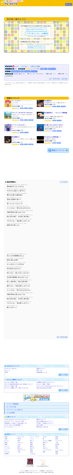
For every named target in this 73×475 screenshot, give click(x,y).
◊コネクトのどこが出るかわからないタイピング (49, 386)
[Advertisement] (36, 12)
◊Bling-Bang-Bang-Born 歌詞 (43, 388)
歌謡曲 (7, 453)
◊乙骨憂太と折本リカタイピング (45, 382)
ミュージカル (59, 450)
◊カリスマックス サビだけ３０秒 (14, 421)
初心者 (57, 444)
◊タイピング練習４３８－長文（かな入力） (17, 388)
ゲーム (7, 440)
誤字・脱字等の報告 (54, 78)
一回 (56, 442)
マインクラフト (47, 450)
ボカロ (45, 437)
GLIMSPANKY (15, 71)
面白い (32, 446)
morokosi (16, 66)
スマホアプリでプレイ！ (37, 29)
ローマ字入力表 (11, 407)
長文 (22, 71)
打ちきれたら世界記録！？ (52, 137)
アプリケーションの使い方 (15, 410)
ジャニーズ (58, 440)
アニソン (7, 446)
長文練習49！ (48, 100)
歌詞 (42, 69)
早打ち (19, 438)
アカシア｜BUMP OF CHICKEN (22, 112)
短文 (44, 444)
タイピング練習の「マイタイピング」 (29, 470)
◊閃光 (6, 372)
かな (45, 69)
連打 (31, 442)
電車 (6, 444)
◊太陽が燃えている (41, 372)
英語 (44, 452)
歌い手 (32, 448)
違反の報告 (64, 78)
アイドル (7, 448)
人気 (19, 452)
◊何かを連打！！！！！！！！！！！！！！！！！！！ (51, 425)
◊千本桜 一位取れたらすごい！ (45, 423)
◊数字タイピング (41, 419)
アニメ (32, 438)
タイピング (21, 437)
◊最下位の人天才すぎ (42, 427)
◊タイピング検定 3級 (11, 382)
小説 (19, 446)
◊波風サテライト (41, 368)
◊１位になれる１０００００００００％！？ (17, 419)
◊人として (7, 370)
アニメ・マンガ (34, 437)
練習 (56, 452)
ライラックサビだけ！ (19, 125)
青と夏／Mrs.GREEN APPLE (53, 125)
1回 (44, 446)
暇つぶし (20, 448)
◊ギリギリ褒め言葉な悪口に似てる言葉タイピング (19, 384)
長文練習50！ (16, 137)
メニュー (68, 4)
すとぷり (7, 452)
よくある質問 (11, 413)
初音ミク (45, 442)
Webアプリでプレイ (37, 47)
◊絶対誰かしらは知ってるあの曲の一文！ (16, 423)
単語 (31, 450)
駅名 (6, 442)
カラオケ (27, 71)
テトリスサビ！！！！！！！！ (22, 100)
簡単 (56, 437)
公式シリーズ (21, 450)
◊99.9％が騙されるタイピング (44, 421)
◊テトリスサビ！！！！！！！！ (14, 427)
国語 (31, 444)
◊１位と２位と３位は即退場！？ (14, 425)
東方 (56, 446)
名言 (56, 453)
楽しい (32, 440)
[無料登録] (36, 397)
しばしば (32, 453)
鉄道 (56, 438)
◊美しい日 (39, 370)
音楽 (6, 438)
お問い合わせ (49, 470)
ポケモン (45, 448)
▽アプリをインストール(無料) (36, 33)
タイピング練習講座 (13, 404)
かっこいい (34, 71)
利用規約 (42, 470)
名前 (31, 452)
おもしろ (20, 442)
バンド (7, 450)
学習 (56, 448)
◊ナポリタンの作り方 (10, 368)
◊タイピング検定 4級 (11, 386)
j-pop (19, 444)
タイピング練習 (47, 440)
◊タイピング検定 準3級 (43, 384)
